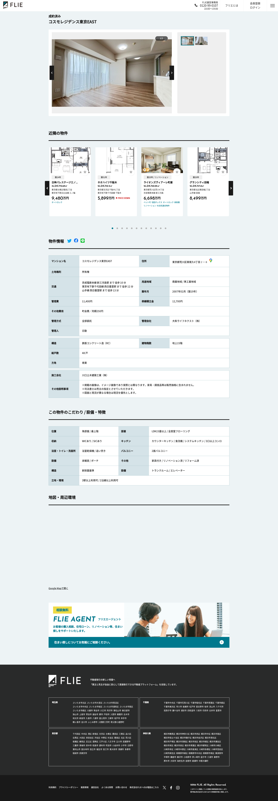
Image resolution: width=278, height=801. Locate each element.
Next (172, 73)
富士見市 (103, 718)
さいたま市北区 (79, 703)
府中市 (89, 745)
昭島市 (95, 745)
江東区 (122, 734)
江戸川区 (103, 742)
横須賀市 (219, 753)
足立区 (89, 742)
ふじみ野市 (92, 722)
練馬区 (82, 742)
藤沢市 (180, 757)
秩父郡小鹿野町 (117, 722)
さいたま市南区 (126, 707)
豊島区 (117, 738)
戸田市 (107, 714)
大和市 (173, 761)
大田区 (82, 738)
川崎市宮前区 (217, 749)
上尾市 (82, 714)
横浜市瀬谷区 (215, 742)
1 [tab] (112, 228)
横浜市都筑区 (203, 745)
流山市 (212, 707)
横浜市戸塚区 (169, 742)
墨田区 (115, 734)
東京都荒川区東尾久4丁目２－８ (190, 262)
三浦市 (210, 757)
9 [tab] (151, 228)
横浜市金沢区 (198, 738)
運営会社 (95, 787)
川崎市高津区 (192, 749)
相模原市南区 (208, 753)
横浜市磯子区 (186, 738)
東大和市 (113, 749)
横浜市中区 (206, 734)
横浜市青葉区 (190, 745)
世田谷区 (90, 738)
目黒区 (76, 738)
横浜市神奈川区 (183, 734)
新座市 (82, 718)
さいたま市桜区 (95, 707)
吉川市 (84, 722)
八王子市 (111, 742)
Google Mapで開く (58, 588)
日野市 (130, 745)
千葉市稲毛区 (196, 703)
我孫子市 (167, 710)
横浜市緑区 (204, 742)
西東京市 (83, 753)
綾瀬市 (195, 761)
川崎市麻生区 (169, 753)
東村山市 (76, 749)
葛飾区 (95, 742)
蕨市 (101, 714)
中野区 (104, 738)
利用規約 (52, 787)
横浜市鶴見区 (169, 734)
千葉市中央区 (169, 703)
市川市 (179, 707)
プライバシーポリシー (68, 787)
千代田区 (76, 734)
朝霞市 (120, 714)
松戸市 (192, 707)
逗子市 (203, 757)
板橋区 (76, 742)
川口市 (103, 710)
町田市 (108, 745)
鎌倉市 (173, 757)
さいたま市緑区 (79, 710)
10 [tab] (156, 228)
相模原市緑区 (182, 753)
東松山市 (117, 710)
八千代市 (219, 707)
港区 (90, 734)
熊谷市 (96, 710)
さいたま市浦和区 (111, 707)
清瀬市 (121, 749)
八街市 (199, 710)
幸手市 (124, 718)
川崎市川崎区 (215, 745)
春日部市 (126, 710)
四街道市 (191, 710)
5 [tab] (132, 228)
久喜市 (89, 718)
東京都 (55, 733)
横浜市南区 (216, 734)
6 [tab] (136, 228)
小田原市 (187, 757)
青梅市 (82, 745)
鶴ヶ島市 (76, 722)
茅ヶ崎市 (196, 757)
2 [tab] (117, 228)
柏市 (206, 707)
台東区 (108, 734)
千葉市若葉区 (208, 703)
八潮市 (95, 718)
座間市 (188, 761)
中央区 (84, 734)
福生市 (99, 749)
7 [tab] (141, 228)
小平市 (124, 745)
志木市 (126, 714)
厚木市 (167, 761)
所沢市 (110, 710)
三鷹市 (76, 745)
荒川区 (128, 738)
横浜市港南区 (182, 742)
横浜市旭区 (193, 742)
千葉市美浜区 (169, 707)
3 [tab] (122, 228)
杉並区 (110, 738)
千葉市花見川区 (183, 703)
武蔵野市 (126, 742)
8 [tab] (146, 228)
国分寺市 (85, 749)
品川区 (128, 734)
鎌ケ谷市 (176, 710)
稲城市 (76, 753)
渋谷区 (97, 738)
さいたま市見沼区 (111, 703)
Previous (52, 73)
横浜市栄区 (168, 745)
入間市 (113, 714)
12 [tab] (165, 228)
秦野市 (217, 757)
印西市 (205, 710)
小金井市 (116, 745)
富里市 (219, 710)
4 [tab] (127, 228)
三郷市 (110, 718)
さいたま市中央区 (80, 707)
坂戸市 (117, 718)
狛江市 (106, 749)
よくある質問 (107, 787)
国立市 (93, 749)
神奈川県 (147, 733)
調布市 (102, 745)
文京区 (102, 734)
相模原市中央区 (195, 753)
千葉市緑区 (220, 703)
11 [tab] (161, 228)
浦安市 (184, 710)
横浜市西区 (195, 734)
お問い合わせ (121, 787)
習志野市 (200, 707)
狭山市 (76, 714)
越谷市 (95, 714)
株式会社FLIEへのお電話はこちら (144, 787)
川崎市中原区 (180, 749)
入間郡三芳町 (104, 722)
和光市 (76, 718)
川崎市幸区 (168, 749)
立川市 (119, 742)
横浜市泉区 (179, 745)
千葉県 (146, 702)
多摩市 (127, 749)
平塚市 (167, 757)
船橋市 (186, 707)
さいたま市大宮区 (94, 703)
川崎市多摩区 (205, 749)
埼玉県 (55, 702)
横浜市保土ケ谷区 (171, 738)
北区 (123, 738)
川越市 (90, 710)
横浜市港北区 (210, 738)
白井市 (212, 710)
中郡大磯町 (203, 761)
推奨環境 (84, 787)
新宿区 (95, 734)
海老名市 (181, 761)
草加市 (89, 714)
